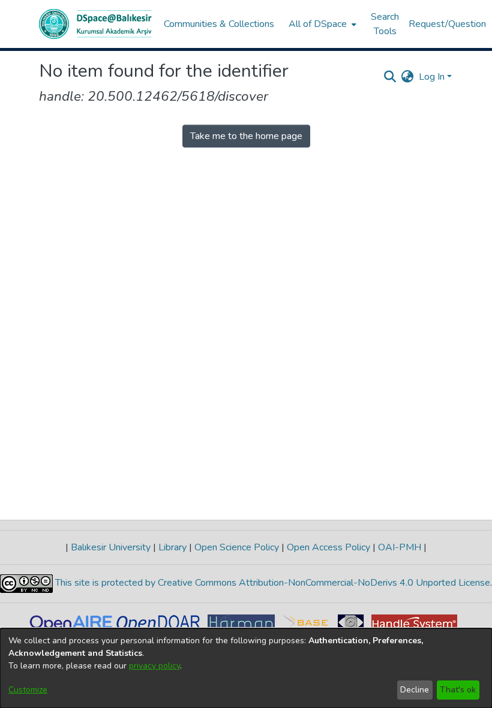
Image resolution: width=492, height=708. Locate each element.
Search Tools (385, 24)
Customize (27, 689)
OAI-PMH (400, 547)
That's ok (458, 689)
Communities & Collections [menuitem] (219, 24)
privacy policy (154, 665)
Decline (414, 689)
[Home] (95, 24)
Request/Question (447, 24)
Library (172, 547)
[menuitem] (321, 24)
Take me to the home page (246, 136)
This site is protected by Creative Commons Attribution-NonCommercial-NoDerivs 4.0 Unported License (271, 582)
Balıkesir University (110, 547)
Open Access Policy (328, 547)
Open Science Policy (236, 547)
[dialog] (246, 668)
